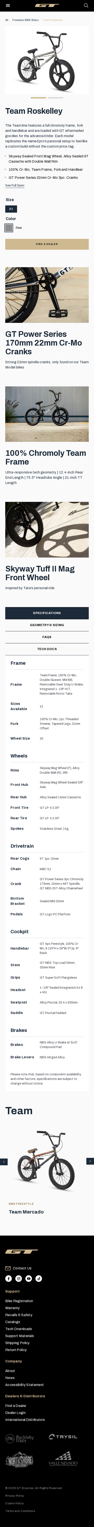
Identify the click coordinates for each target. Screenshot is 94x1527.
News (10, 1378)
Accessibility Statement (24, 1385)
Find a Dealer (15, 1406)
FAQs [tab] (46, 637)
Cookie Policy (14, 1503)
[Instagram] (18, 1278)
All (7, 20)
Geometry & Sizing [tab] (47, 625)
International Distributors (25, 1420)
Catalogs (12, 1322)
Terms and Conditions (20, 1511)
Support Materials (19, 1336)
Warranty (12, 1308)
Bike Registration (19, 1301)
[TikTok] (38, 1278)
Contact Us (22, 1268)
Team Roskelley (52, 20)
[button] (90, 1161)
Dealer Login (15, 1413)
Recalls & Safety (18, 1315)
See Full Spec (14, 185)
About (10, 1371)
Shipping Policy (17, 1343)
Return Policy (16, 1350)
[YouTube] (28, 1278)
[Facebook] (8, 1278)
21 (11, 208)
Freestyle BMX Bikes (25, 20)
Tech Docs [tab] (47, 649)
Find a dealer (47, 244)
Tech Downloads (18, 1329)
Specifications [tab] (47, 613)
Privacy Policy (14, 1495)
